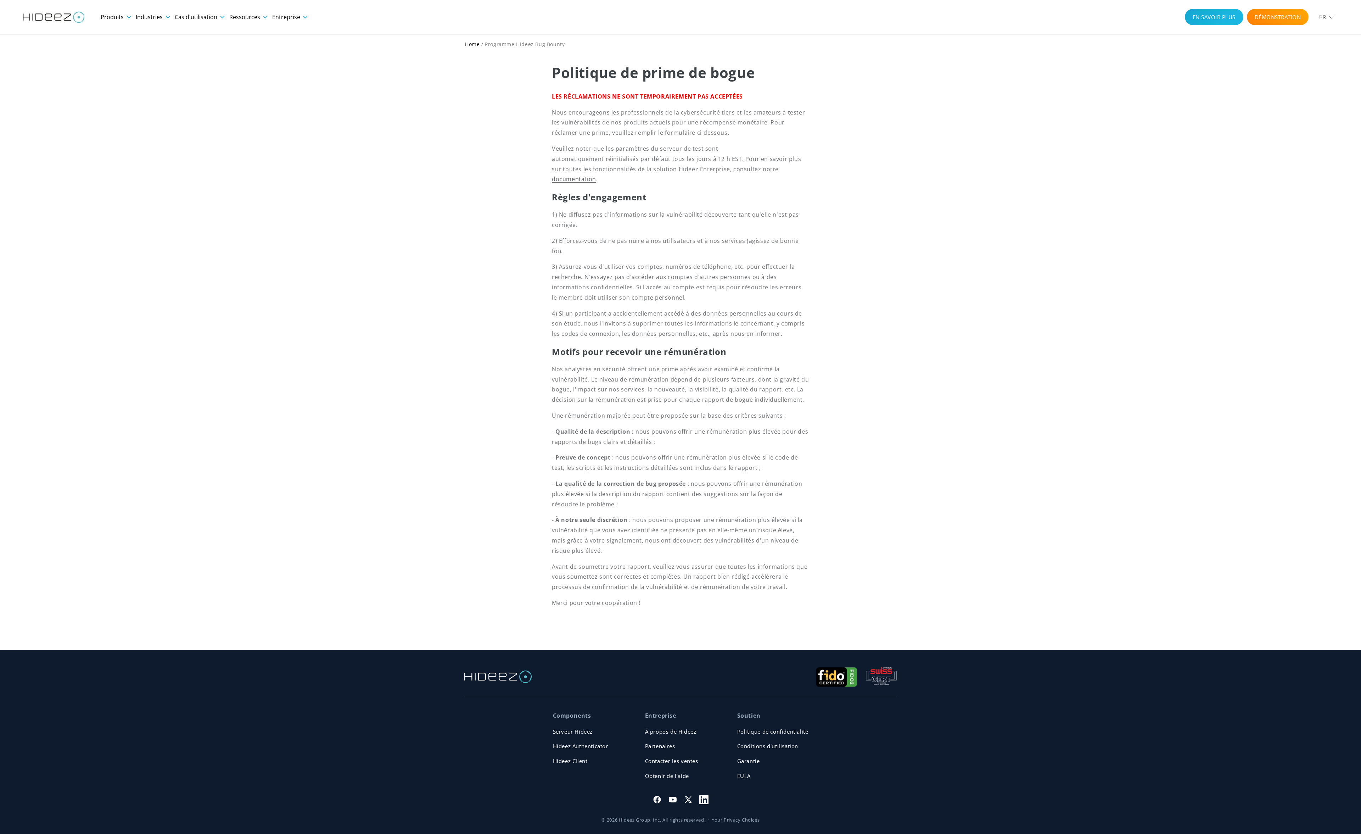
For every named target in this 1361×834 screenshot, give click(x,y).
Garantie (748, 760)
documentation (574, 179)
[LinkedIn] (703, 799)
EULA (744, 775)
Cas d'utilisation (197, 17)
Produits (113, 17)
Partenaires (660, 746)
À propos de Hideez (670, 731)
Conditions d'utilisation (767, 746)
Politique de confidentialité (772, 731)
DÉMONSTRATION (1278, 17)
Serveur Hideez (573, 731)
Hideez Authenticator (580, 746)
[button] (1326, 17)
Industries (150, 17)
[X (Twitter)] (688, 799)
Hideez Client (570, 760)
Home (472, 44)
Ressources (245, 17)
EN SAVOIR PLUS (1214, 17)
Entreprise (287, 17)
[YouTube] (672, 799)
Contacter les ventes (671, 760)
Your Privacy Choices (736, 820)
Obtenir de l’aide (667, 775)
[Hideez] (498, 677)
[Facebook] (657, 799)
